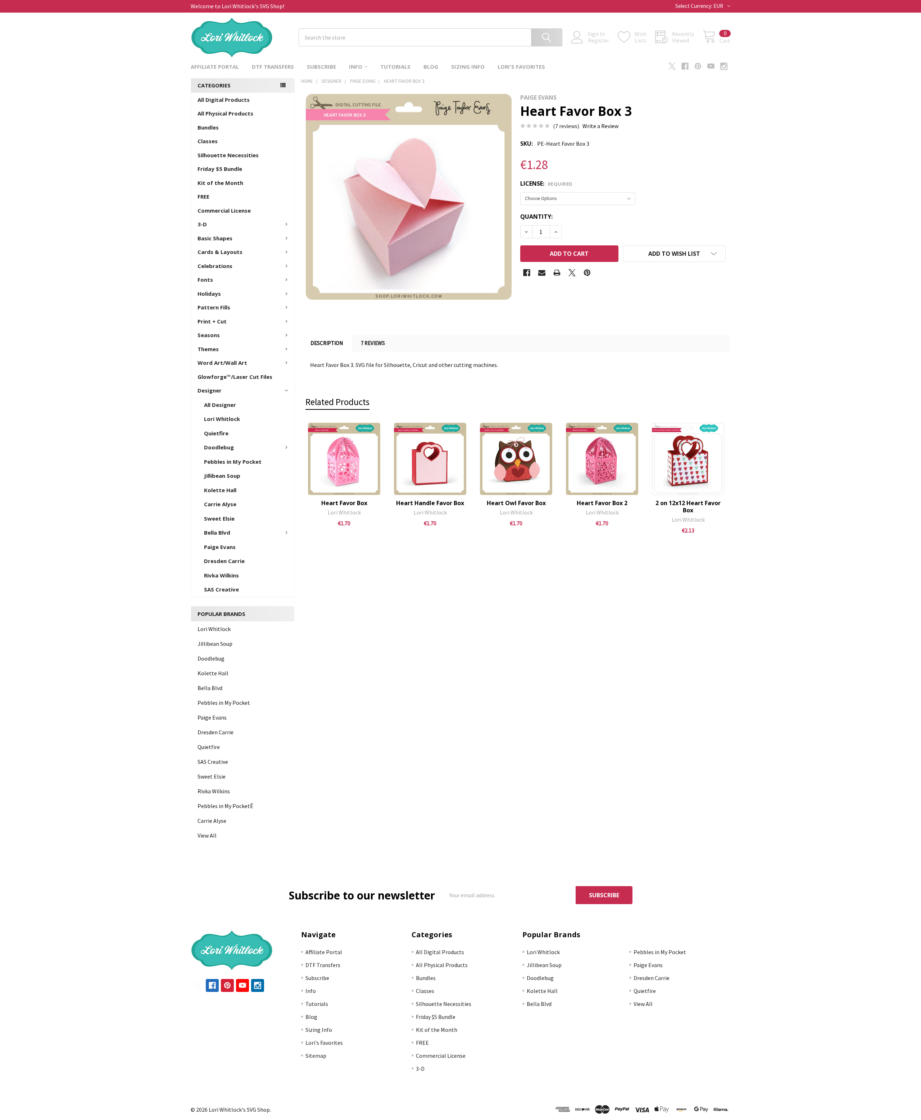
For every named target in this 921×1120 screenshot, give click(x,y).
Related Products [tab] (337, 402)
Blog (430, 66)
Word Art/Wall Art (222, 362)
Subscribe (321, 66)
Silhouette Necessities (228, 155)
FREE (203, 196)
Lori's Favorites (521, 66)
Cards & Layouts (220, 251)
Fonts (205, 279)
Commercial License (224, 210)
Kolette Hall (220, 490)
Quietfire (216, 433)
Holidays (209, 293)
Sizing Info (468, 66)
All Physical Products (225, 113)
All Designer (220, 404)
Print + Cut (212, 321)
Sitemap (315, 1055)
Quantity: (536, 217)
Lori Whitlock (222, 418)
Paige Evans (220, 546)
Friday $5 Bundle (220, 168)
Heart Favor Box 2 (602, 503)
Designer (210, 390)
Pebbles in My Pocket (233, 461)
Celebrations (215, 265)
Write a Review (600, 126)
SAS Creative (221, 589)
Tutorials (395, 66)
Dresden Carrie (224, 560)
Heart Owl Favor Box (516, 503)
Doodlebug (219, 447)
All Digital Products (224, 99)
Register (598, 40)
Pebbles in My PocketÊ (225, 806)
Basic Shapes (215, 238)
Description (326, 343)
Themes (208, 349)
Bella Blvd (217, 532)
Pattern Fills (214, 307)
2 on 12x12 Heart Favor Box (688, 506)
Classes (208, 141)
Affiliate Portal (215, 66)
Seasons (209, 335)
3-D (202, 224)
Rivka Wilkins (221, 575)
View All (207, 835)
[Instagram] (723, 66)
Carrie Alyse (220, 504)
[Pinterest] (697, 66)
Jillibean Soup (222, 475)
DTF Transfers (273, 66)
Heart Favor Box (344, 503)
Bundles (208, 127)
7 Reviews (373, 343)
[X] (672, 66)
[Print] (556, 272)
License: (546, 183)
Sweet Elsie (219, 518)
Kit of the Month (220, 182)
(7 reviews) (566, 126)
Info (355, 66)
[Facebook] (685, 66)
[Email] (541, 272)
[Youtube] (710, 66)
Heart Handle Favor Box (430, 503)
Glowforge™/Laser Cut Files (235, 376)
